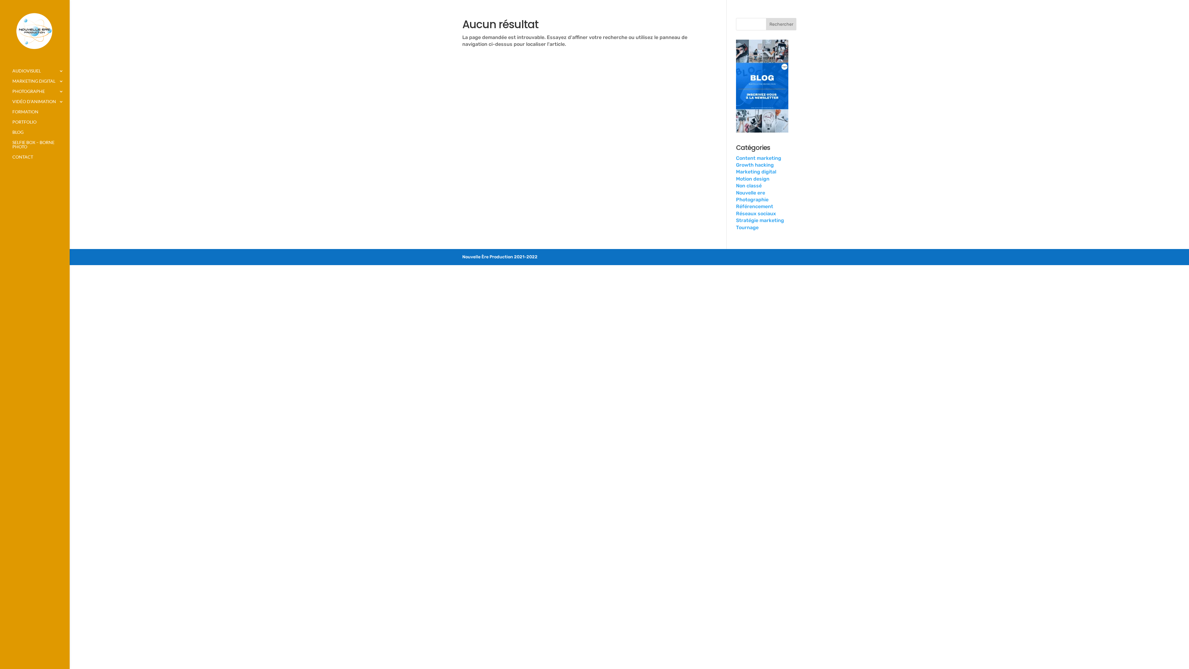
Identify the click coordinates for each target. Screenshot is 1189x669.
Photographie (752, 200)
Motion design (752, 179)
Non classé (749, 186)
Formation (25, 112)
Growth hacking (755, 165)
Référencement (754, 206)
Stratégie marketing (760, 220)
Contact (22, 157)
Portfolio (24, 122)
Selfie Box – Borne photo (33, 144)
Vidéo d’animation (34, 101)
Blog (18, 132)
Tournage (747, 227)
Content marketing (758, 158)
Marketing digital (33, 81)
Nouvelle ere (750, 193)
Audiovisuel (26, 71)
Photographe (28, 91)
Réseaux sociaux (756, 213)
